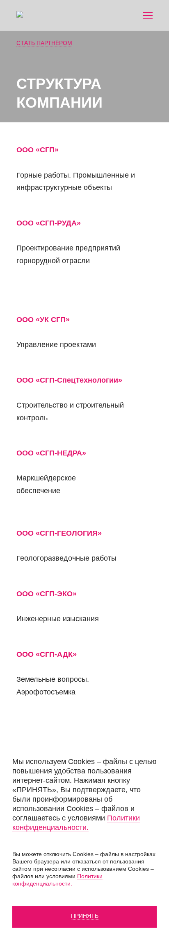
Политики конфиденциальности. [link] (76, 823)
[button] (148, 15)
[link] (49, 15)
